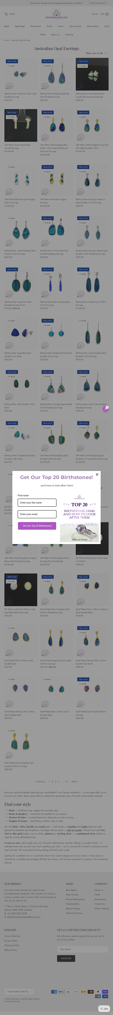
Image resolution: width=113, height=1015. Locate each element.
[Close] (97, 474)
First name (23, 495)
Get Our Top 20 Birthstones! (37, 526)
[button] (106, 409)
